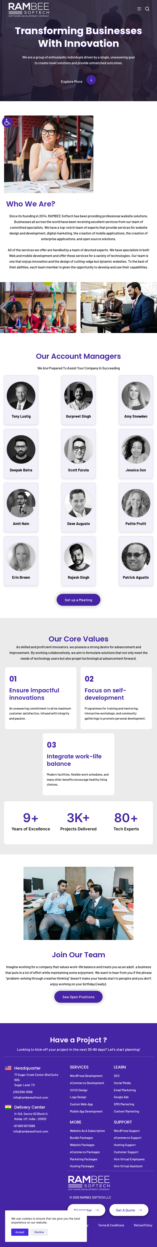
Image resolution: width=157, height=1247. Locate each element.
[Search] (147, 9)
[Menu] (139, 9)
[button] (7, 122)
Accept (19, 1232)
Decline (39, 1232)
